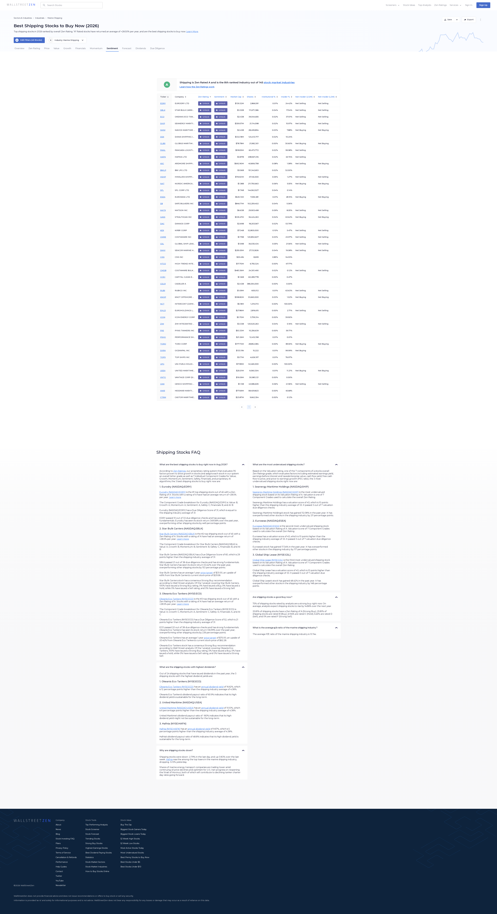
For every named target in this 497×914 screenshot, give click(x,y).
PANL (163, 150)
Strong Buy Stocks (93, 843)
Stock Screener (92, 829)
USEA (162, 370)
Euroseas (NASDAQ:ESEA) (266, 526)
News (58, 829)
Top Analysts (424, 5)
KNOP (163, 297)
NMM (162, 130)
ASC (162, 163)
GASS (162, 217)
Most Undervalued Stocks (132, 853)
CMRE (163, 237)
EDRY (163, 103)
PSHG (163, 337)
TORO (163, 344)
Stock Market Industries (96, 867)
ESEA (162, 197)
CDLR (163, 284)
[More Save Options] (457, 20)
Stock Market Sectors (95, 862)
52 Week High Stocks (130, 839)
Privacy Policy (62, 848)
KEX (162, 230)
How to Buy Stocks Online (97, 871)
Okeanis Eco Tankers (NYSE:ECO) (176, 599)
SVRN (163, 350)
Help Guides (61, 867)
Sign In (468, 5)
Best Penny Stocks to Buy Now (134, 857)
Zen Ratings (440, 5)
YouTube (60, 881)
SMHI (162, 250)
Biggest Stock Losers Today (133, 834)
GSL (162, 244)
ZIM (162, 324)
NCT (162, 304)
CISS (162, 257)
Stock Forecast (92, 834)
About (58, 825)
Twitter (59, 876)
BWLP (163, 170)
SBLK (162, 110)
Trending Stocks (92, 839)
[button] (201, 464)
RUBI (162, 290)
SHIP (162, 123)
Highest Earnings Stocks (96, 848)
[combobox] (72, 5)
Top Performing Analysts (96, 825)
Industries (27, 18)
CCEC (162, 277)
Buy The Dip (126, 825)
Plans (58, 843)
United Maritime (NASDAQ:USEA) (176, 708)
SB (161, 203)
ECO (162, 117)
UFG (162, 364)
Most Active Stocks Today (132, 848)
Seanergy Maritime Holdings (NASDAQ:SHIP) (276, 492)
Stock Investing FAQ (65, 839)
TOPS (163, 357)
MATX (163, 210)
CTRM (163, 397)
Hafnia (169, 759)
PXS (162, 330)
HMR (162, 391)
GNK (162, 384)
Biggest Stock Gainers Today (133, 829)
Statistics (89, 857)
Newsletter (61, 885)
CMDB (163, 270)
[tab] (19, 48)
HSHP (163, 177)
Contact (59, 871)
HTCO (163, 264)
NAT (162, 183)
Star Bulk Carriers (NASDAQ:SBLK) (177, 534)
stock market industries (279, 82)
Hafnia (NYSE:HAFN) (169, 729)
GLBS (162, 143)
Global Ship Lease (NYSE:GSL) (268, 560)
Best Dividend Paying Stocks (98, 853)
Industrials (39, 18)
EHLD (163, 310)
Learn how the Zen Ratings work (197, 87)
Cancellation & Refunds (66, 857)
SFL (162, 190)
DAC (162, 224)
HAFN (163, 157)
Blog (58, 834)
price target (206, 572)
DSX (162, 137)
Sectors (17, 18)
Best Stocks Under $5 (130, 862)
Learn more (175, 497)
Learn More (192, 31)
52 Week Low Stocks (129, 843)
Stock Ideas (409, 5)
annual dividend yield (212, 687)
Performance (62, 862)
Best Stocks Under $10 (130, 867)
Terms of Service (63, 853)
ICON (162, 317)
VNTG (163, 377)
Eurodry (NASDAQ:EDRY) (172, 492)
